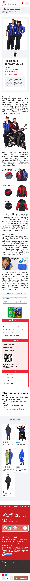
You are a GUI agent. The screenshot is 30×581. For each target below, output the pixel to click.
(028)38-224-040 (11, 521)
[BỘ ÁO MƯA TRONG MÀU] (8, 456)
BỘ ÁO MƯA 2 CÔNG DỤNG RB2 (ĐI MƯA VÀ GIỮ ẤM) (21, 444)
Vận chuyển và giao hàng (19, 506)
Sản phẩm (9, 11)
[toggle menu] (27, 3)
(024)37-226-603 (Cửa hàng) (14, 515)
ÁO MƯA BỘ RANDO (16, 11)
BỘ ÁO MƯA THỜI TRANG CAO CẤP (8, 444)
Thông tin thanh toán (5, 506)
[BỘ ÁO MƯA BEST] (8, 481)
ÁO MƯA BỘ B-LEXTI (21, 469)
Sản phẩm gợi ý (15, 419)
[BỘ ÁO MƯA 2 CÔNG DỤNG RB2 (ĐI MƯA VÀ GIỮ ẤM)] (21, 432)
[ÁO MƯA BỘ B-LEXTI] (21, 456)
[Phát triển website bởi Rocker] (4, 564)
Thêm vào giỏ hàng (21, 578)
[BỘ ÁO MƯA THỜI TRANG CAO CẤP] (8, 432)
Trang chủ (4, 11)
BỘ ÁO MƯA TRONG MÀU (8, 469)
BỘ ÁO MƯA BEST (7, 494)
